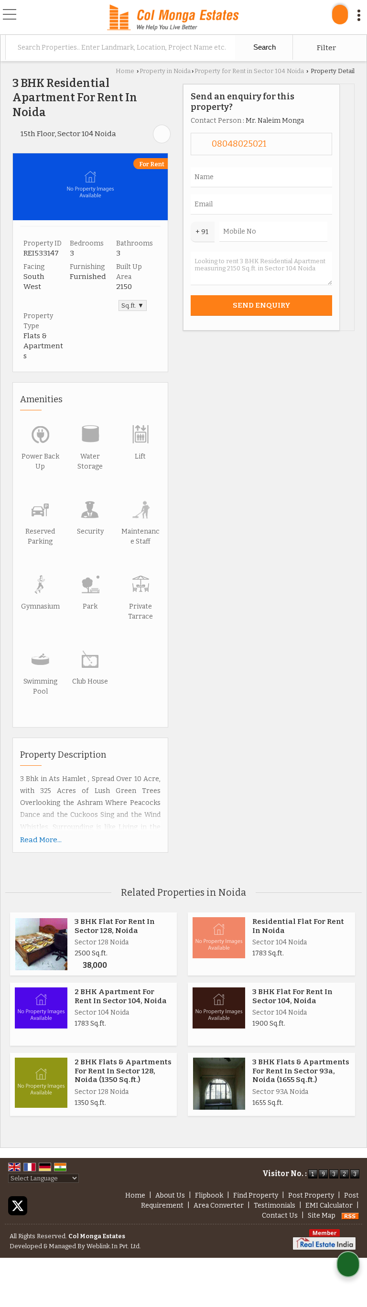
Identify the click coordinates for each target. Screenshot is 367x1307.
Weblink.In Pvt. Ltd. (113, 1246)
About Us (170, 1195)
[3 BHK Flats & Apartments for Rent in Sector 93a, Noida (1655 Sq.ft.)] (219, 1084)
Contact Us (280, 1215)
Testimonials (274, 1205)
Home (125, 71)
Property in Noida (165, 71)
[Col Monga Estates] (173, 18)
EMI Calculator (329, 1205)
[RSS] (350, 1215)
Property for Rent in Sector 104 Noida (249, 71)
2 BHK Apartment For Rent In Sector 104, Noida (121, 996)
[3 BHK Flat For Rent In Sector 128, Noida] (41, 944)
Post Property (311, 1195)
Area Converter (219, 1205)
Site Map (321, 1215)
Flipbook (209, 1195)
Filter (325, 47)
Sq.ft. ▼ (132, 305)
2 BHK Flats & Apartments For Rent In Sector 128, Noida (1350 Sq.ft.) (123, 1071)
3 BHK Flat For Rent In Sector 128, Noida (115, 925)
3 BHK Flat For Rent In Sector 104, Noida (292, 996)
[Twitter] (17, 1205)
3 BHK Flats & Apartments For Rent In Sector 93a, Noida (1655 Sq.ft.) (300, 1071)
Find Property (255, 1195)
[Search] (340, 14)
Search (263, 47)
